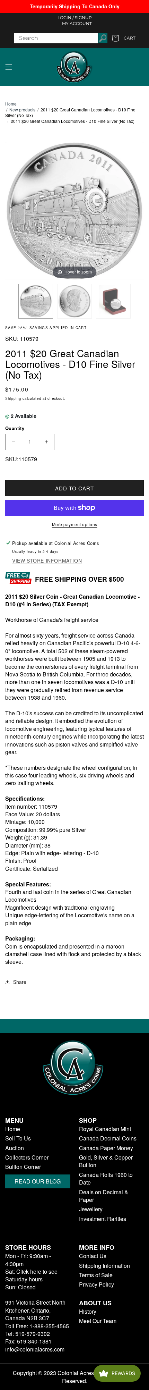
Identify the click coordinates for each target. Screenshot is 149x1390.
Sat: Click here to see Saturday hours (31, 1275)
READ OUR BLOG (38, 1181)
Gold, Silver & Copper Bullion (106, 1161)
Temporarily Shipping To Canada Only (75, 6)
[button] (8, 67)
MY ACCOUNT (77, 23)
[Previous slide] (12, 207)
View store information (47, 560)
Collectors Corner (27, 1157)
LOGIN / (66, 17)
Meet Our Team (97, 1321)
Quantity (14, 428)
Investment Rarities (102, 1219)
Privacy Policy (96, 1284)
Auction (14, 1148)
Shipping (13, 398)
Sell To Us (18, 1138)
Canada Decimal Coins (108, 1138)
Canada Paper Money (106, 1148)
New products (22, 109)
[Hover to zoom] (74, 210)
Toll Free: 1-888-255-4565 (37, 1326)
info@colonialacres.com (34, 1349)
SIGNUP (83, 17)
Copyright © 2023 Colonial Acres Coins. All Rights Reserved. (75, 1376)
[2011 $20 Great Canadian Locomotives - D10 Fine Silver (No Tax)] (35, 301)
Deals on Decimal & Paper (103, 1196)
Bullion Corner (23, 1167)
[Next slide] (137, 207)
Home (11, 104)
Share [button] (19, 981)
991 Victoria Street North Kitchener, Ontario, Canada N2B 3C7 (35, 1310)
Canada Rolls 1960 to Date (106, 1178)
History (87, 1311)
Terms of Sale (96, 1275)
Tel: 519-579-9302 (27, 1334)
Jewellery (91, 1209)
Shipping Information (104, 1266)
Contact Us (92, 1256)
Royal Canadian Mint (105, 1129)
